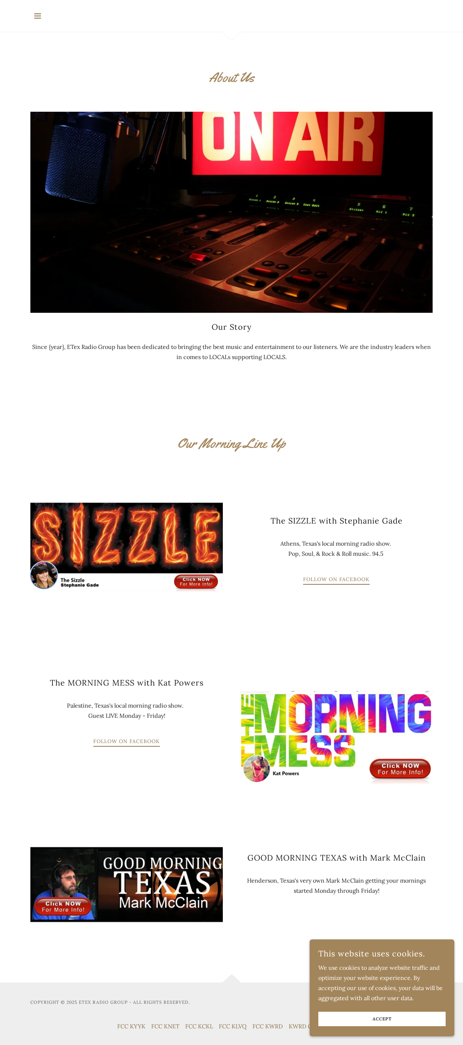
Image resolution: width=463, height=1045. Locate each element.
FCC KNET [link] (165, 1026)
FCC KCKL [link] (199, 1026)
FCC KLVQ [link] (233, 1026)
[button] (37, 16)
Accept (382, 1019)
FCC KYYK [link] (131, 1026)
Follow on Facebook (336, 579)
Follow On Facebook (126, 741)
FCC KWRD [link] (267, 1026)
